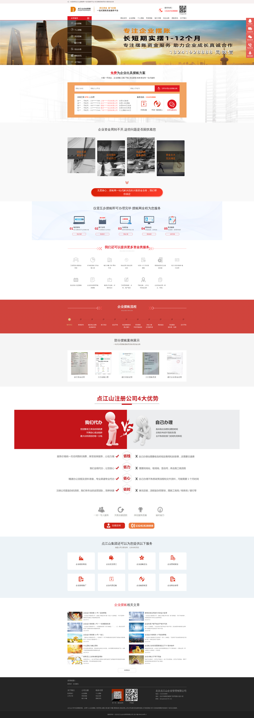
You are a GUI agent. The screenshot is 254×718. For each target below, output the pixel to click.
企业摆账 (132, 18)
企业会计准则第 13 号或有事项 (155, 635)
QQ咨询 (250, 24)
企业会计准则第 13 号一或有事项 (94, 613)
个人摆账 (141, 18)
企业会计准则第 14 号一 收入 (93, 635)
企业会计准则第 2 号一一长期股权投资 (96, 624)
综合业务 (166, 18)
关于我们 (183, 18)
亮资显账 (149, 18)
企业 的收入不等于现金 (153, 656)
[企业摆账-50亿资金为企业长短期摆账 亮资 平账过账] (94, 14)
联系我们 (70, 693)
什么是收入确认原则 (90, 645)
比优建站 (76, 684)
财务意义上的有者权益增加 (92, 656)
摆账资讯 (175, 18)
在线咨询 (250, 32)
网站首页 (123, 18)
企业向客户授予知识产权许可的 (156, 624)
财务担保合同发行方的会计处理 (156, 613)
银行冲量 (158, 18)
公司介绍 (70, 696)
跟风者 (69, 684)
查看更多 (127, 670)
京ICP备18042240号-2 (140, 714)
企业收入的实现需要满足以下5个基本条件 (159, 645)
